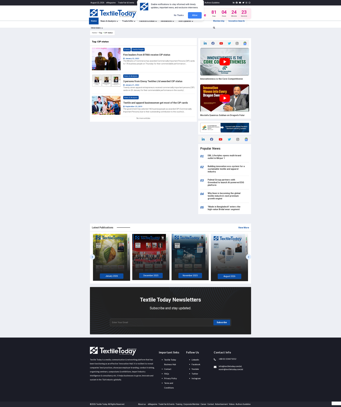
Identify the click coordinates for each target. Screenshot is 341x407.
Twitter (195, 373)
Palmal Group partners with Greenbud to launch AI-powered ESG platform (226, 182)
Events (127, 50)
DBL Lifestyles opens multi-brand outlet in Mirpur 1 (224, 156)
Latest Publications (102, 227)
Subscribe (222, 322)
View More (243, 227)
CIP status (108, 33)
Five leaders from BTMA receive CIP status (146, 54)
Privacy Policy (170, 378)
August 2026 (190, 276)
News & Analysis (108, 21)
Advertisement (221, 404)
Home (94, 21)
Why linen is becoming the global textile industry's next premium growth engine (224, 196)
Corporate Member (191, 404)
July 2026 (229, 276)
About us (142, 404)
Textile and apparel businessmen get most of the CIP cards (155, 102)
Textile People (138, 50)
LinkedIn (195, 359)
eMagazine (111, 3)
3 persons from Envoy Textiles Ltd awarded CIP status (152, 81)
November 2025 (150, 275)
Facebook (196, 364)
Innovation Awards (236, 21)
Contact (167, 369)
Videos (232, 404)
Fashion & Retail (147, 21)
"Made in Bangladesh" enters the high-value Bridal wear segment (224, 208)
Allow (194, 15)
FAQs (166, 373)
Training (179, 404)
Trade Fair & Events (126, 3)
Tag (100, 33)
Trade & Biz (128, 21)
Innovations (166, 21)
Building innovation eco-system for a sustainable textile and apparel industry (226, 169)
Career (203, 404)
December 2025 (111, 275)
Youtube (195, 369)
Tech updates (185, 21)
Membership (218, 21)
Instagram (196, 378)
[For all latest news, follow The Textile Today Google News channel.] (245, 43)
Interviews (96, 28)
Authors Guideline (212, 3)
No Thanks (179, 15)
